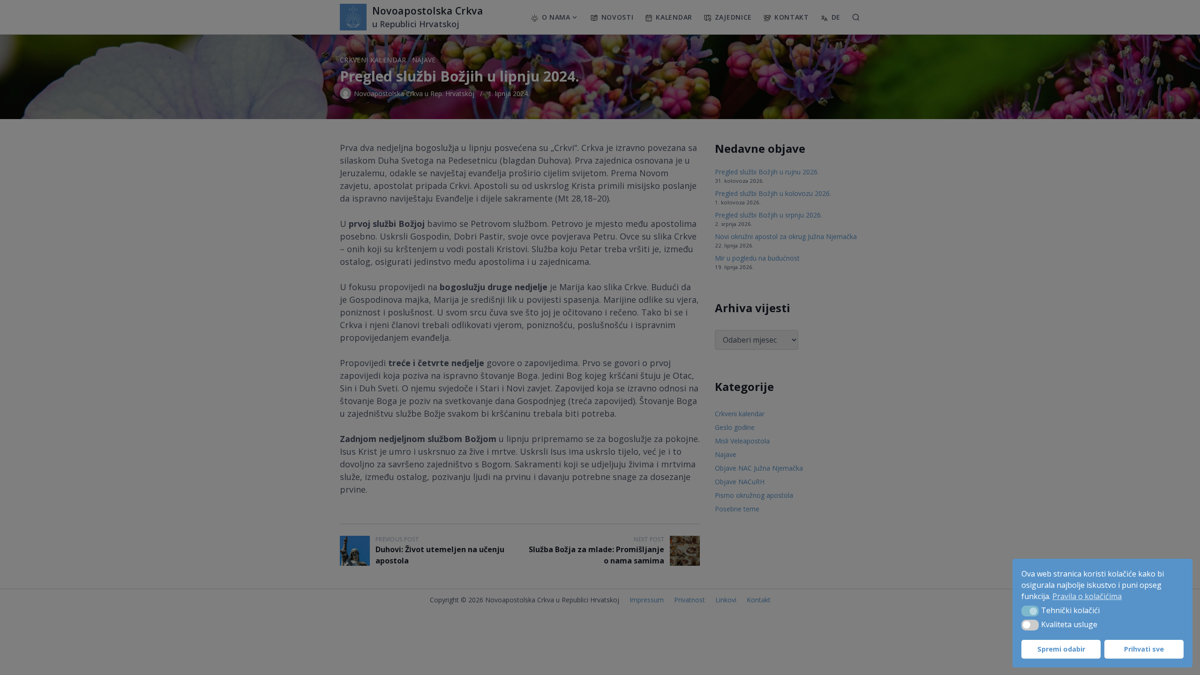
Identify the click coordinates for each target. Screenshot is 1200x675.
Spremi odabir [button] (1061, 649)
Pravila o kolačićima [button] (1087, 596)
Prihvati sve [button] (1144, 649)
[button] (1030, 611)
